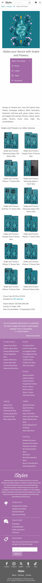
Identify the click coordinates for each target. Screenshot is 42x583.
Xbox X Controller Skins (30, 463)
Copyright (13, 580)
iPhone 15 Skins (28, 387)
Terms (8, 580)
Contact (28, 575)
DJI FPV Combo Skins (30, 348)
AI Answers (16, 524)
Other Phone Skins (28, 395)
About (14, 575)
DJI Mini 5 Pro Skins (29, 362)
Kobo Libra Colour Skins (30, 416)
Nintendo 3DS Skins (29, 440)
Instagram (14, 566)
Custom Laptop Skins (10, 348)
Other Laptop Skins (9, 419)
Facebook (6, 566)
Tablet (16, 76)
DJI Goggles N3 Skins (30, 354)
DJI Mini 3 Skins (28, 360)
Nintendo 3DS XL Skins (30, 443)
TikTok (35, 566)
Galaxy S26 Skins (28, 381)
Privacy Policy (20, 580)
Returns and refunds (18, 514)
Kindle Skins (27, 411)
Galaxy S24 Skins (28, 375)
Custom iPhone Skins (10, 365)
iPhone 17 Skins (28, 392)
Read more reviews (33, 336)
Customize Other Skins (10, 368)
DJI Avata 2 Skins (28, 345)
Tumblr (28, 566)
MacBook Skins (8, 408)
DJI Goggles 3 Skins (29, 351)
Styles (8, 2)
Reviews (21, 575)
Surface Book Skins (9, 411)
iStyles (3, 6)
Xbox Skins (26, 454)
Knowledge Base (17, 527)
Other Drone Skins (28, 365)
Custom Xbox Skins (9, 362)
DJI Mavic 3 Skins (28, 357)
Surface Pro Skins (9, 416)
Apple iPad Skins (28, 408)
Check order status (18, 530)
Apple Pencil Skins (29, 405)
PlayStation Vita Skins (30, 446)
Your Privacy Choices (30, 580)
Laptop (17, 71)
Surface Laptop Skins (10, 413)
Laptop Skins (7, 405)
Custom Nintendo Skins (11, 351)
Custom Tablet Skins (10, 360)
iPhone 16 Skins (28, 389)
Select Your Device (19, 61)
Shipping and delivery (19, 509)
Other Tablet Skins (28, 431)
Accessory (18, 81)
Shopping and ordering (19, 506)
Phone (16, 66)
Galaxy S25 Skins (28, 378)
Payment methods (18, 512)
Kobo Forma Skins (29, 413)
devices (18, 299)
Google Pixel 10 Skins (30, 384)
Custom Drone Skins (10, 345)
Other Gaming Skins (29, 466)
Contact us (15, 532)
